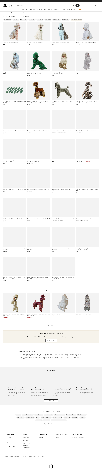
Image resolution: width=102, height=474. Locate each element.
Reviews (41, 444)
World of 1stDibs (72, 9)
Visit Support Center (60, 439)
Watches (56, 9)
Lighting (39, 9)
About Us (41, 437)
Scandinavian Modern (27, 357)
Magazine (78, 437)
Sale (80, 9)
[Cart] (97, 5)
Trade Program (26, 437)
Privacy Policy (23, 456)
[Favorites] (95, 5)
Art (45, 9)
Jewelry (50, 9)
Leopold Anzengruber (57, 357)
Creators (9, 444)
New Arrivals (24, 9)
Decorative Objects (14, 12)
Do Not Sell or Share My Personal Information (35, 456)
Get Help (57, 437)
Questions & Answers (11, 446)
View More (51, 325)
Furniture (32, 9)
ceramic (23, 354)
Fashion (63, 9)
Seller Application (27, 443)
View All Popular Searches (51, 424)
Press (40, 439)
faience (34, 354)
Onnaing (75, 357)
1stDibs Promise (59, 441)
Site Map (13, 458)
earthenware (28, 354)
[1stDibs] (7, 5)
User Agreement (17, 456)
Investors (41, 442)
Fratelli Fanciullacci (67, 357)
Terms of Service (33, 460)
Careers (41, 441)
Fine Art (8, 441)
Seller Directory (26, 447)
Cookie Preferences (7, 458)
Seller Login (25, 445)
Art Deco (36, 357)
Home (4, 12)
